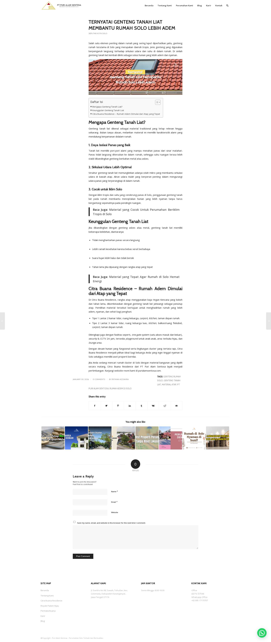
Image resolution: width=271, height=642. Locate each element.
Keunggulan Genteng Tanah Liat (108, 110)
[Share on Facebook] (95, 405)
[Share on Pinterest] (118, 405)
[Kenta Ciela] (61, 5)
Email (114, 501)
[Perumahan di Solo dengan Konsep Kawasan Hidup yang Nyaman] (123, 437)
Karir (43, 616)
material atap (169, 384)
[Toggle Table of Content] (156, 102)
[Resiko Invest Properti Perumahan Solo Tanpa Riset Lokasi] (147, 437)
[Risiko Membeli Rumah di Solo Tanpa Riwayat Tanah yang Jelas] (2, 321)
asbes (145, 158)
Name (114, 491)
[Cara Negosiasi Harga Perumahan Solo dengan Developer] (76, 437)
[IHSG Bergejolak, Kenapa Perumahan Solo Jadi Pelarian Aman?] (268, 321)
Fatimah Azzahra (120, 379)
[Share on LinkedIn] (130, 405)
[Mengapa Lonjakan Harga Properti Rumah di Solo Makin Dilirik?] (217, 437)
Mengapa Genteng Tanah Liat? (107, 106)
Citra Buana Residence (51, 600)
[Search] (227, 5)
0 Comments (99, 379)
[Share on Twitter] (106, 405)
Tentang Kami (47, 595)
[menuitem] (149, 5)
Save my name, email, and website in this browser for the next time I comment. (111, 523)
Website (114, 512)
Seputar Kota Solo (98, 33)
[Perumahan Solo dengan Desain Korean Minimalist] (170, 437)
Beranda (45, 590)
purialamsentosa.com (149, 370)
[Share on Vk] (153, 405)
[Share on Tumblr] (141, 405)
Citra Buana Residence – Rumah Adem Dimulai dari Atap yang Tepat (126, 113)
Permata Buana (48, 610)
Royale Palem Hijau (50, 605)
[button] (262, 633)
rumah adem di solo (121, 388)
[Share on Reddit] (165, 405)
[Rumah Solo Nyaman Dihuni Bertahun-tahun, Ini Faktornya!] (194, 437)
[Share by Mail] (176, 405)
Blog (43, 621)
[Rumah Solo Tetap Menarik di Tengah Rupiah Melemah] (52, 437)
